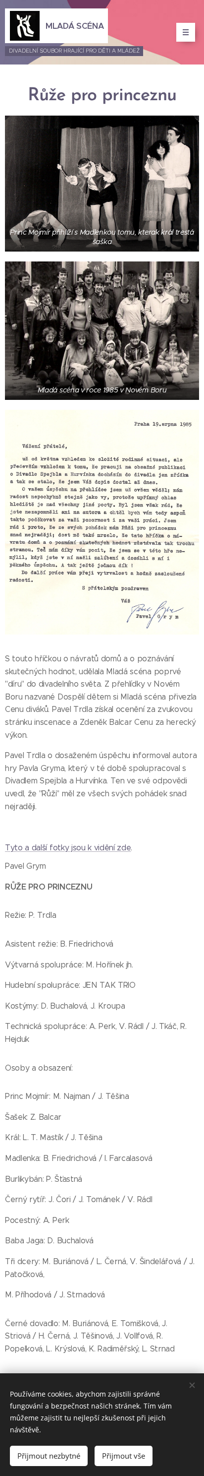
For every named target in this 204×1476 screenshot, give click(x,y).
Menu (185, 32)
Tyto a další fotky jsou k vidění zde (68, 847)
